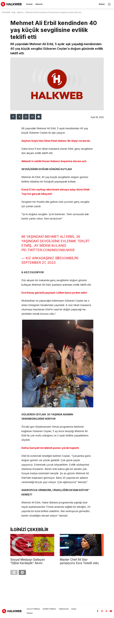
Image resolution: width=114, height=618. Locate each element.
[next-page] (22, 572)
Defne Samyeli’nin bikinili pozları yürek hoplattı (50, 447)
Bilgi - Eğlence (18, 12)
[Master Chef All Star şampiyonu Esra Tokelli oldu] (82, 545)
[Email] (32, 116)
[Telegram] (38, 116)
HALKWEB (6, 12)
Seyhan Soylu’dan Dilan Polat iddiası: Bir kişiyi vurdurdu (55, 140)
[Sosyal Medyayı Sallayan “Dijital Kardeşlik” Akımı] (32, 545)
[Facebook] (13, 116)
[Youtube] (111, 611)
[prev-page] (14, 572)
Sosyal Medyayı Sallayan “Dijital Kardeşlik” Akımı (27, 561)
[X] (19, 116)
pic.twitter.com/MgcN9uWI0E (48, 250)
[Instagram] (102, 611)
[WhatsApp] (26, 116)
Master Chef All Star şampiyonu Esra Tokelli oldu (79, 561)
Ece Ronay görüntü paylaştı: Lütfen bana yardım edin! (54, 292)
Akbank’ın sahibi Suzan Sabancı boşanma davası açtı (53, 161)
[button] (109, 4)
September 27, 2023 (38, 262)
